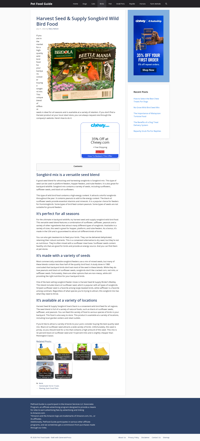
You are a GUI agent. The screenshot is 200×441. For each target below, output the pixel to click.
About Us (122, 437)
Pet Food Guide (41, 4)
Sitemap (166, 437)
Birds (102, 4)
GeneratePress (65, 437)
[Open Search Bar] (166, 4)
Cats (93, 4)
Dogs (85, 4)
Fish (110, 4)
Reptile (132, 4)
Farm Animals (155, 4)
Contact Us (156, 437)
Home (75, 4)
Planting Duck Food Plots (48, 388)
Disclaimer (145, 437)
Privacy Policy (133, 437)
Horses (143, 4)
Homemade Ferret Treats (49, 386)
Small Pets (120, 4)
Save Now (100, 152)
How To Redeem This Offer (100, 156)
